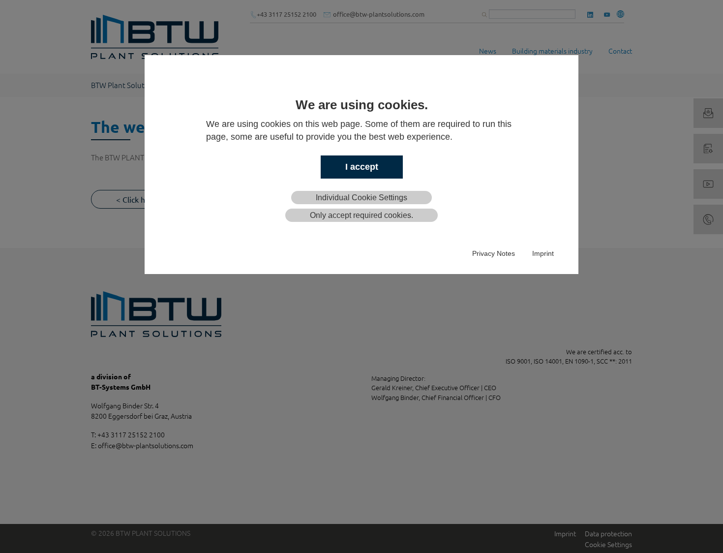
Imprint (543, 253)
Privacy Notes (493, 253)
